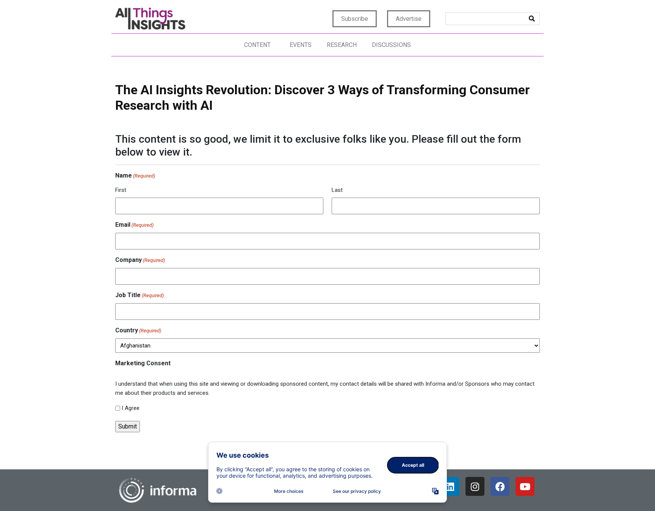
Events (301, 44)
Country (138, 330)
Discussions (391, 44)
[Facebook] (499, 486)
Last (337, 190)
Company (140, 259)
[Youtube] (525, 486)
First (120, 190)
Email (134, 224)
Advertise (409, 18)
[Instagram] (474, 486)
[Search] (531, 19)
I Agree (130, 408)
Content (257, 44)
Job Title (139, 295)
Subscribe (354, 18)
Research (342, 44)
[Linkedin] (449, 486)
